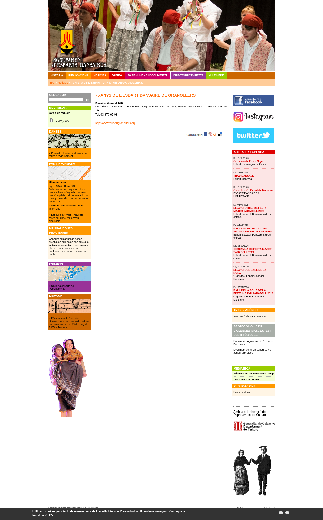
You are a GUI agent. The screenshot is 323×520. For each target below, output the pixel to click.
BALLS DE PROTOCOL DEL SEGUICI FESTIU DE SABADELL (253, 230)
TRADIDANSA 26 (243, 175)
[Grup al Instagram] (253, 123)
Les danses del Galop (246, 379)
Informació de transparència (249, 316)
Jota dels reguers (59, 113)
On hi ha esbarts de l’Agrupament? (61, 287)
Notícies (100, 75)
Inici (52, 82)
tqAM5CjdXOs (61, 121)
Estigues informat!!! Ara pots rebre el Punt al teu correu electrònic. (66, 217)
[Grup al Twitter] (253, 141)
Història (57, 75)
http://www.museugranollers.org (115, 123)
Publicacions (78, 75)
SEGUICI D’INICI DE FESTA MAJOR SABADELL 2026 (249, 209)
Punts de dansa (242, 392)
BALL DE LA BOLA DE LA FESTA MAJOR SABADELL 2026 (253, 292)
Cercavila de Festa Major (248, 161)
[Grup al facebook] (253, 104)
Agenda (117, 75)
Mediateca (242, 368)
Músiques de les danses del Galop (254, 373)
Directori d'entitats (188, 75)
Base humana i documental (148, 75)
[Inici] (161, 35)
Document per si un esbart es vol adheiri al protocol (252, 351)
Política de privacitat (249, 508)
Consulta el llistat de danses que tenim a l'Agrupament (68, 155)
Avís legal (269, 508)
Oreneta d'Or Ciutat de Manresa (253, 190)
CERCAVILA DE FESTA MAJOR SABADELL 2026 (252, 251)
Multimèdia (217, 75)
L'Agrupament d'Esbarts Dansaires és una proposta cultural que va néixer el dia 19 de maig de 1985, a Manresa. (69, 323)
